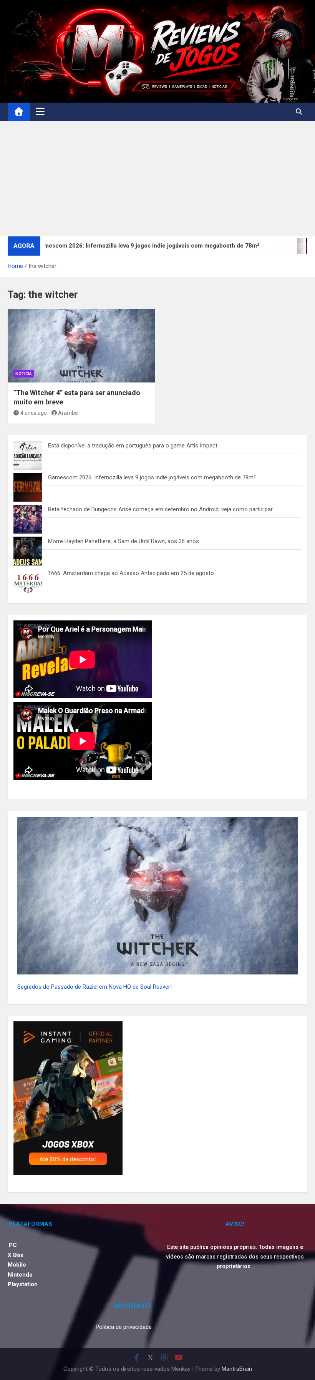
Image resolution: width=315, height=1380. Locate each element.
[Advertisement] (157, 179)
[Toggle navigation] (40, 111)
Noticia (23, 373)
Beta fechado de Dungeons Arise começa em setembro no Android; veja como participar (160, 509)
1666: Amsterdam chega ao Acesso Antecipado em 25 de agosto (131, 573)
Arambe (68, 413)
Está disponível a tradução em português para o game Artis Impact (132, 445)
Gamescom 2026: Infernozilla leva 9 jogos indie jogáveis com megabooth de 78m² (152, 477)
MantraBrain (237, 1368)
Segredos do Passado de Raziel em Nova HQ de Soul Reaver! (94, 986)
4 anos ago (33, 413)
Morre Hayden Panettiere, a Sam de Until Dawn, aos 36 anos (123, 541)
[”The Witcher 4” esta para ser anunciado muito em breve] (81, 346)
